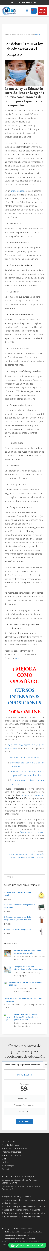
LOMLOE (14, 857)
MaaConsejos (8, 1165)
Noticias (38, 35)
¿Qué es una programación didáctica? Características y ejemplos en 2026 (26, 1017)
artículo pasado (18, 190)
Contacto (6, 1169)
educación (21, 854)
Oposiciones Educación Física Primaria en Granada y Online (20, 1181)
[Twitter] (8, 3)
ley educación (38, 854)
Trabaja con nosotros (11, 1155)
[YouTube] (16, 3)
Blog (4, 1159)
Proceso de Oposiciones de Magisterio (19, 1176)
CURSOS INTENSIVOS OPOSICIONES (24, 696)
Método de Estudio (10, 1145)
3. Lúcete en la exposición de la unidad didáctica (23, 1206)
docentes (13, 854)
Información (24, 1121)
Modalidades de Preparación (15, 1148)
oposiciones (30, 857)
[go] (42, 877)
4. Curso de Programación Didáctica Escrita (21, 1210)
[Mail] (20, 3)
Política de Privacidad (23, 1229)
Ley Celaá (29, 854)
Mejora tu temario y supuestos (25, 757)
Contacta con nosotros (31, 832)
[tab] (22, 1064)
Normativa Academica (33, 1232)
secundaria (38, 795)
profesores (40, 857)
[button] (27, 1245)
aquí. (17, 658)
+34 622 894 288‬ (29, 3)
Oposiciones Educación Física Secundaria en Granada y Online (21, 1187)
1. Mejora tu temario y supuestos (16, 1196)
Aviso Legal (6, 1229)
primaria (26, 795)
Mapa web (31, 1238)
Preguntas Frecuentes (11, 1152)
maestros (21, 857)
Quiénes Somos (9, 1141)
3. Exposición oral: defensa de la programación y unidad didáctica (23, 1201)
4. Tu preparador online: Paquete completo (21, 1216)
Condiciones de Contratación (17, 1235)
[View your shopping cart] (34, 11)
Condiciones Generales (14, 1238)
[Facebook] (4, 3)
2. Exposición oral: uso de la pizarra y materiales (23, 1213)
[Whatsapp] (12, 3)
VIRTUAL (42, 11)
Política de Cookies (13, 1232)
